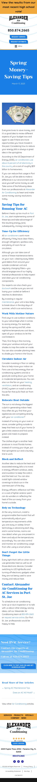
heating (28, 382)
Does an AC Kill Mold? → (24, 692)
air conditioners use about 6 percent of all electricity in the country (17, 163)
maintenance (8, 302)
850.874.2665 (20, 656)
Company (15, 718)
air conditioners (12, 235)
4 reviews (20, 741)
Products (18, 715)
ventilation (7, 385)
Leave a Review (18, 743)
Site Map (27, 771)
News (23, 718)
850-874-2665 (28, 614)
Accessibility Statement (13, 771)
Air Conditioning (19, 704)
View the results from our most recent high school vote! (18, 7)
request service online (14, 617)
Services (8, 715)
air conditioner (17, 417)
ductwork (6, 288)
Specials (29, 715)
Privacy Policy (28, 766)
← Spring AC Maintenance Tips (16, 688)
